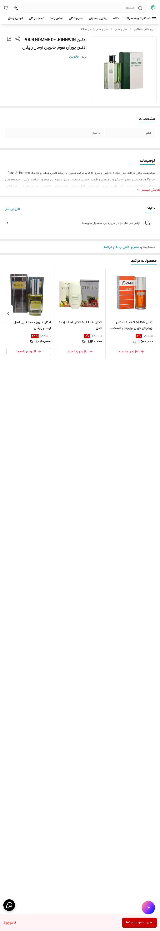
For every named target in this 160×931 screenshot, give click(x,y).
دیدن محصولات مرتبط (139, 923)
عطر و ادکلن (121, 29)
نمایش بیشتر (151, 190)
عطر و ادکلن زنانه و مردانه (95, 29)
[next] (8, 313)
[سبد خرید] (5, 7)
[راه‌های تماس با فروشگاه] (9, 905)
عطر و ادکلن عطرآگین (145, 29)
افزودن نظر (12, 209)
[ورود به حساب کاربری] (17, 7)
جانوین (74, 57)
